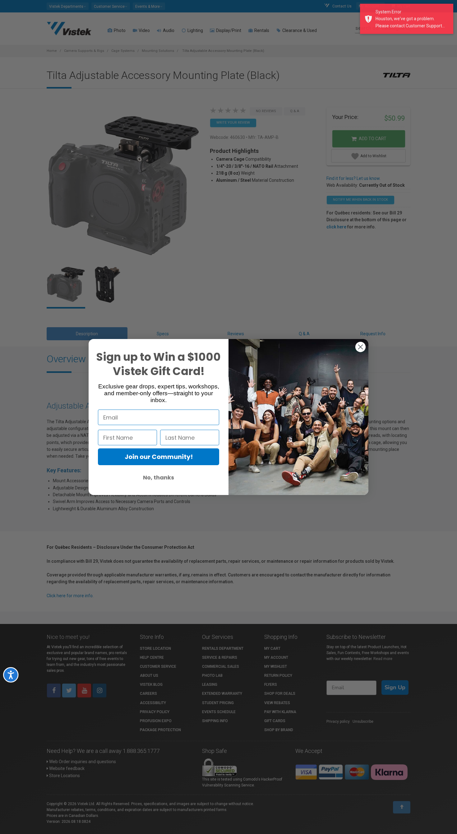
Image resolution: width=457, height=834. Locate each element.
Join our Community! (159, 456)
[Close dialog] (360, 346)
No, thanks (158, 477)
